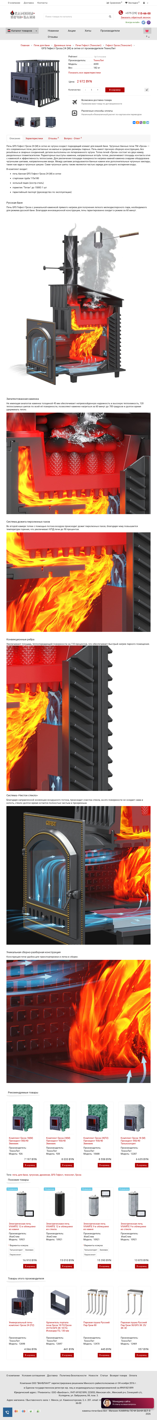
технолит (69, 1174)
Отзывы (53, 36)
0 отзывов (101, 57)
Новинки (53, 30)
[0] (147, 31)
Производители (110, 30)
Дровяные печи (62, 45)
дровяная (45, 1174)
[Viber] (141, 122)
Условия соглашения (33, 1375)
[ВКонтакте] (134, 122)
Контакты (42, 3)
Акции (72, 30)
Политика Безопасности (73, 1375)
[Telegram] (147, 122)
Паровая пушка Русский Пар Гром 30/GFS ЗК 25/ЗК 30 (134, 1325)
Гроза (78, 1174)
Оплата (133, 1375)
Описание (15, 138)
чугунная (33, 1174)
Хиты (88, 30)
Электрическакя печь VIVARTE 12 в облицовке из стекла (59, 1226)
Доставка (29, 3)
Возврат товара (118, 1375)
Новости (93, 1375)
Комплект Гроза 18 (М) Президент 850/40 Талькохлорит (133, 1141)
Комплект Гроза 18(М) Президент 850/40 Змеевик (21, 1141)
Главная (25, 45)
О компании (14, 3)
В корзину (115, 89)
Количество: (74, 89)
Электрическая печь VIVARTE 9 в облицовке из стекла (133, 1226)
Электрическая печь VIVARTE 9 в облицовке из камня (96, 1226)
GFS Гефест (57, 1174)
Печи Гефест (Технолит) (88, 45)
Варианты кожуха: (19, 1245)
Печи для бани (42, 45)
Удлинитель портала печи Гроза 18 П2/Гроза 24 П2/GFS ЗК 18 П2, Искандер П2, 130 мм (58, 1326)
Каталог (21, 30)
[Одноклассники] (137, 122)
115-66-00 (138, 13)
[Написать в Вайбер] (149, 22)
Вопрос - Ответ (73, 138)
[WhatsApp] (144, 122)
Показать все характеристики (84, 73)
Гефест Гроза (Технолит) (119, 45)
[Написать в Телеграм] (143, 22)
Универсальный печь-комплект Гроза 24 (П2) (21, 1324)
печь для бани (20, 1174)
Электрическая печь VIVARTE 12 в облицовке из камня (22, 1226)
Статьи (104, 1375)
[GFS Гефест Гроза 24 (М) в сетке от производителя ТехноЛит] (19, 122)
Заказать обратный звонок (136, 17)
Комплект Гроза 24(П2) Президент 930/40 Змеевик (95, 1141)
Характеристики (34, 138)
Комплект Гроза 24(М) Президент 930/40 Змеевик (58, 1141)
